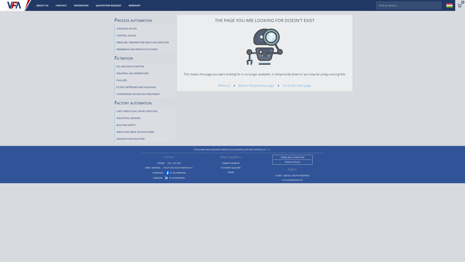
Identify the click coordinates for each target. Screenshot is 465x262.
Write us (224, 86)
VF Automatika (177, 172)
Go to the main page (297, 86)
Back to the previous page (256, 86)
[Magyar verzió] (451, 5)
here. (268, 149)
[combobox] (408, 4)
